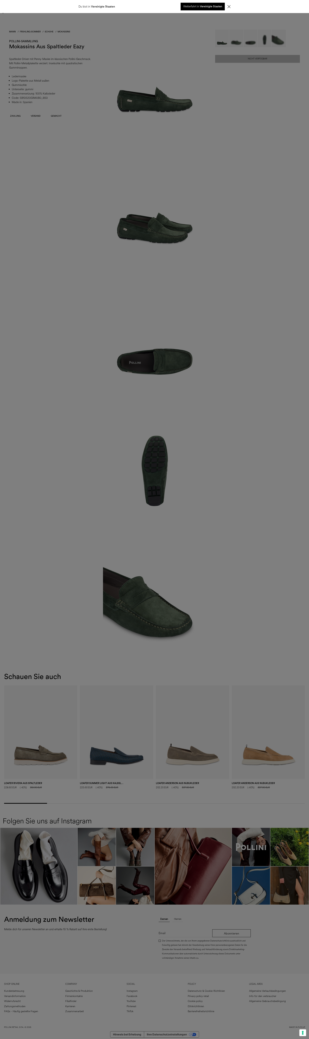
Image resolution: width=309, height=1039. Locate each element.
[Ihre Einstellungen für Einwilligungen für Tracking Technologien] (302, 1032)
